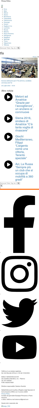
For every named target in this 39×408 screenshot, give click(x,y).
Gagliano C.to (8, 26)
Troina (6, 41)
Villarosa (6, 45)
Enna (5, 9)
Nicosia (6, 30)
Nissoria (6, 32)
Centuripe (7, 22)
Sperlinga (6, 39)
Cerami (6, 24)
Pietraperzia (7, 35)
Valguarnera (7, 43)
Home (35, 57)
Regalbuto (7, 37)
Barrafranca (7, 17)
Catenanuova (8, 20)
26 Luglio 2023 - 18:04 (8, 85)
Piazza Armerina (9, 33)
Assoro (6, 15)
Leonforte (7, 28)
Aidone (6, 13)
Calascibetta (7, 18)
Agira (5, 11)
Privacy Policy (6, 1)
